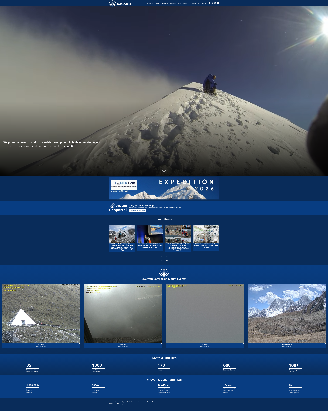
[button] (162, 256)
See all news (164, 261)
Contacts (150, 402)
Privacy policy (120, 402)
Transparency (141, 402)
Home (111, 402)
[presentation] (110, 242)
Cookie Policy (131, 402)
